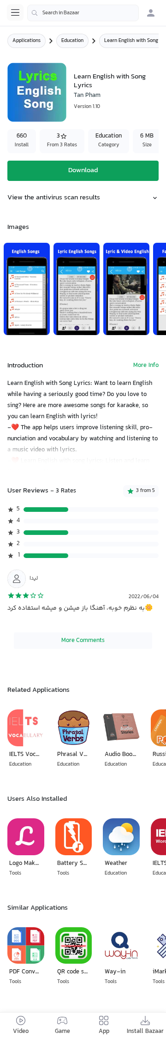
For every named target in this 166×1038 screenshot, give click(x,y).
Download (83, 170)
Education (72, 40)
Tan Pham (87, 95)
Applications (26, 40)
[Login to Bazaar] (150, 13)
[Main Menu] (15, 12)
